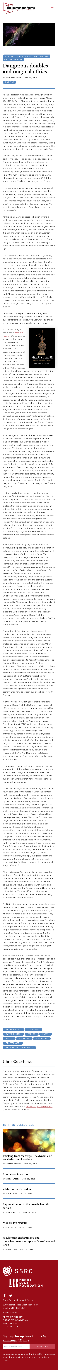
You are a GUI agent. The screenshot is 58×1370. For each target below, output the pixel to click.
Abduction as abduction (17, 1189)
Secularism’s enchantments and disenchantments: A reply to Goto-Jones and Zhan (29, 1241)
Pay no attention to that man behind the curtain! (26, 1206)
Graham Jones (11, 1194)
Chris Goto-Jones (13, 78)
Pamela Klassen (12, 1179)
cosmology (33, 1029)
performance (12, 1043)
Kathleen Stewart (13, 1164)
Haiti (45, 1034)
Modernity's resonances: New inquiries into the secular (26, 58)
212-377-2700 (10, 1312)
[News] (4, 1296)
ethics (31, 1034)
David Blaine (13, 1034)
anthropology (13, 1029)
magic (9, 1038)
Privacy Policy (13, 1317)
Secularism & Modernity (19, 1048)
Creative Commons (15, 1320)
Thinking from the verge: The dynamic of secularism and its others (27, 1158)
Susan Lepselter (13, 1212)
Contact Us (11, 1326)
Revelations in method (16, 1174)
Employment (11, 1323)
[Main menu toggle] (52, 8)
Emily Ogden (11, 1227)
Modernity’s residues (15, 1223)
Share (8, 82)
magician (24, 1038)
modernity (41, 1038)
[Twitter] (11, 1296)
